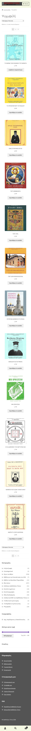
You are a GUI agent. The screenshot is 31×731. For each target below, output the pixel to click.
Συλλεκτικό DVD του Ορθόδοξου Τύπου (15, 598)
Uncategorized (8, 571)
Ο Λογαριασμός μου (9, 682)
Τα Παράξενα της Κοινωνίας (12, 604)
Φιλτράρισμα (8, 636)
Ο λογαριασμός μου (5, 728)
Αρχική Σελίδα (8, 661)
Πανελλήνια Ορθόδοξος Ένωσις (12, 706)
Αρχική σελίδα (7, 10)
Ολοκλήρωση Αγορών (10, 688)
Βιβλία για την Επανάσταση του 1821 (15, 577)
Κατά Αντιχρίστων (9, 589)
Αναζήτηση (15, 728)
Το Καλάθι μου (8, 685)
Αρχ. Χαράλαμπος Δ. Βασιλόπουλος (14, 619)
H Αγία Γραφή (8, 568)
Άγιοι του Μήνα (8, 574)
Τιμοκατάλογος (8, 667)
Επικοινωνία (7, 670)
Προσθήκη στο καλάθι (15, 112)
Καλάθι (24, 727)
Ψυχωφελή (7, 607)
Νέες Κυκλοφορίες (9, 595)
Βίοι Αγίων (7, 583)
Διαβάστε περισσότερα (15, 70)
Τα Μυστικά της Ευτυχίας (11, 601)
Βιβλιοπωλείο (8, 664)
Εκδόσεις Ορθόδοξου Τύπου (12, 586)
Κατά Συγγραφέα (9, 592)
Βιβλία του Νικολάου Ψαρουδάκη (14, 580)
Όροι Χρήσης (7, 694)
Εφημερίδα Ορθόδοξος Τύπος (12, 710)
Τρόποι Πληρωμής (9, 691)
